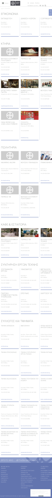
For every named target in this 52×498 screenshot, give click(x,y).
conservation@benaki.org (6, 287)
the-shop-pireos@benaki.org (7, 214)
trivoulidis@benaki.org (45, 452)
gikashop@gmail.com (45, 180)
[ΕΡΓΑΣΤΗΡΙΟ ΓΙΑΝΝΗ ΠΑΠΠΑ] (10, 83)
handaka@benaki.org (25, 399)
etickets (32, 3)
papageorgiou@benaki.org (26, 452)
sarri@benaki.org (4, 346)
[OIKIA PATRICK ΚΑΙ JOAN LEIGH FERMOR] (10, 115)
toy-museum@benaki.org (46, 106)
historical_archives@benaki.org (7, 425)
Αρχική (2, 8)
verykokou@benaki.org (6, 452)
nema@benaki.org (24, 106)
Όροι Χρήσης (29, 496)
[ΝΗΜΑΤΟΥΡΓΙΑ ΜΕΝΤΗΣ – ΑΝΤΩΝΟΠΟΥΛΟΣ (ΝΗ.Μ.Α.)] (30, 83)
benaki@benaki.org (5, 74)
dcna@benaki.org (44, 346)
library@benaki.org (25, 346)
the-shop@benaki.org (5, 180)
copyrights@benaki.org (45, 34)
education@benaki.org (5, 34)
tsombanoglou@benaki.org (26, 34)
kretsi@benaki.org (24, 137)
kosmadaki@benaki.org (45, 425)
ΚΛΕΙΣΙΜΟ (40, 495)
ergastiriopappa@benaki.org (7, 106)
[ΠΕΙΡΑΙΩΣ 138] (30, 51)
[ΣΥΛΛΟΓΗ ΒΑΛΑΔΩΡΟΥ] (30, 115)
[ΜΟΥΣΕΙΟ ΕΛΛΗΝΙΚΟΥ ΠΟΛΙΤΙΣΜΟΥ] (10, 51)
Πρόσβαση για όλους (33, 5)
